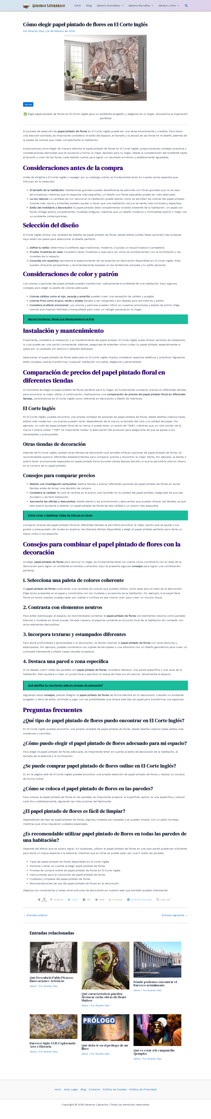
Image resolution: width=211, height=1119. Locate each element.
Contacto (94, 1089)
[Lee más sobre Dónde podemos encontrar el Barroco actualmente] (157, 959)
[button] (186, 6)
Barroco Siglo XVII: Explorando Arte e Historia (53, 1045)
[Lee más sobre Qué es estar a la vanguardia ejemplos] (157, 1029)
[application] (121, 6)
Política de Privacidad (143, 1089)
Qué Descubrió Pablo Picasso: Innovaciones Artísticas (51, 979)
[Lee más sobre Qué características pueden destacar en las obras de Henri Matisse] (105, 965)
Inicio (57, 1089)
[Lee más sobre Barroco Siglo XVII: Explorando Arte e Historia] (53, 1026)
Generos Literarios (48, 5)
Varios (28, 104)
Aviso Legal (71, 1089)
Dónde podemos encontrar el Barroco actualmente (155, 983)
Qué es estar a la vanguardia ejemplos (154, 1052)
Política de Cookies (115, 1089)
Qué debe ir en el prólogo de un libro (105, 1047)
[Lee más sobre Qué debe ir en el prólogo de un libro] (105, 1027)
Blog (83, 1089)
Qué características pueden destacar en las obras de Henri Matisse (104, 997)
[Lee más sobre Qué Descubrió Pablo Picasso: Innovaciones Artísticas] (53, 957)
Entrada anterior (35, 915)
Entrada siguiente (175, 915)
